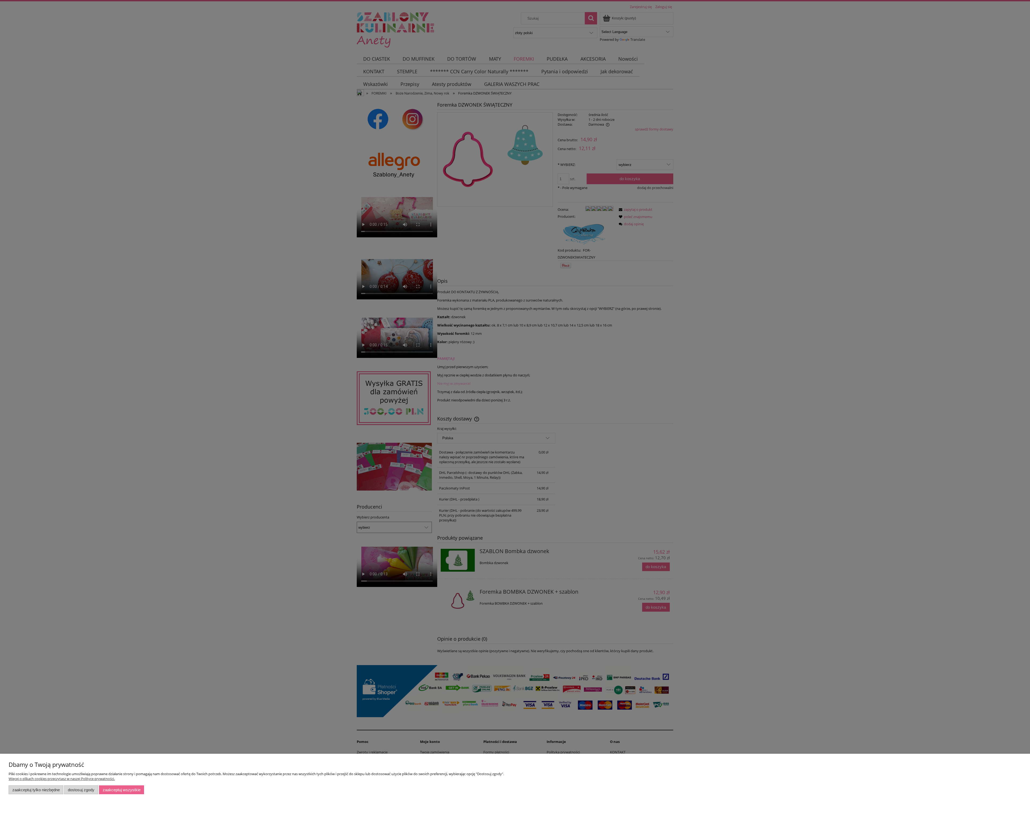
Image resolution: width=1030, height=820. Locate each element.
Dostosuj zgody (81, 790)
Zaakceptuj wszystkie (122, 790)
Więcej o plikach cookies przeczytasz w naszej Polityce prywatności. (62, 778)
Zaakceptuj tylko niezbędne (36, 790)
